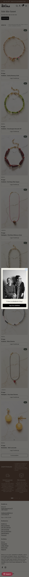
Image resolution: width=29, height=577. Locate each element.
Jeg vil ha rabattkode (14, 305)
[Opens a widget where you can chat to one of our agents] (7, 574)
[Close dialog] (26, 269)
